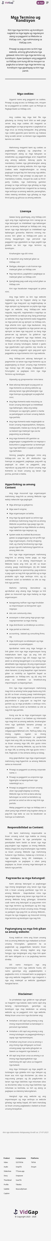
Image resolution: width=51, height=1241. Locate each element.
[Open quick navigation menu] (47, 2)
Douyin (33, 1167)
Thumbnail (8, 1180)
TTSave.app (20, 1171)
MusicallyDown (21, 1189)
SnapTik (19, 1167)
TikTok (33, 1162)
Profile (6, 1184)
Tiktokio (18, 1184)
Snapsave (19, 1176)
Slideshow (7, 1171)
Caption (6, 1193)
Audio (6, 1167)
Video (6, 1162)
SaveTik (18, 1180)
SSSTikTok (19, 1162)
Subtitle (6, 1189)
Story (6, 1176)
